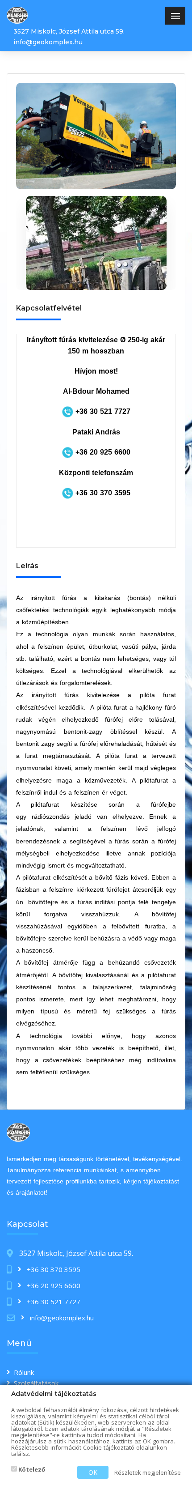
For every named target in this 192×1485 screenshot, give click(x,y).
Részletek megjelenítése (147, 1472)
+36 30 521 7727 (52, 1301)
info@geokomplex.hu (48, 42)
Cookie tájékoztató (108, 1447)
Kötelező (31, 1469)
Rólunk (24, 1372)
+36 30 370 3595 (52, 1269)
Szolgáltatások (36, 1383)
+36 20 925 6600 (52, 1285)
